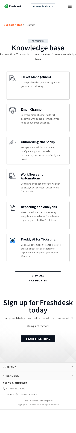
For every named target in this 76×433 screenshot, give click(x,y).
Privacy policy (46, 400)
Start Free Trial (38, 338)
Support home (13, 24)
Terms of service (31, 400)
